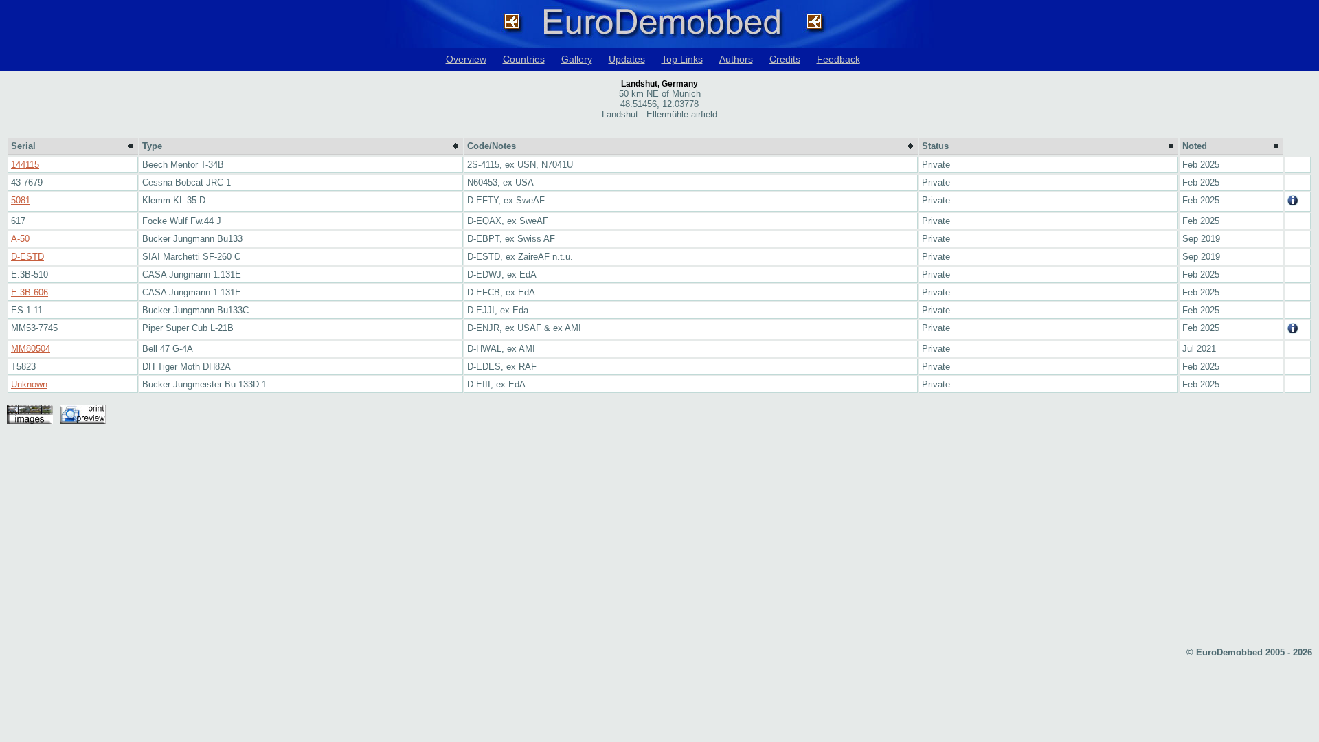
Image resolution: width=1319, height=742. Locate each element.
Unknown (29, 384)
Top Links (682, 59)
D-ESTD (27, 256)
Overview (466, 59)
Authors (736, 59)
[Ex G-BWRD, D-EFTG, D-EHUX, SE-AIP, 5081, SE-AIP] (1292, 203)
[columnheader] (73, 146)
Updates (627, 59)
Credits (784, 59)
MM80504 (30, 349)
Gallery (576, 59)
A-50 (20, 239)
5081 (20, 200)
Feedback (838, 59)
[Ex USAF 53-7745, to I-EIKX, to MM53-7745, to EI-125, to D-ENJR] (1292, 331)
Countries (524, 59)
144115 (25, 164)
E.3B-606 (29, 292)
